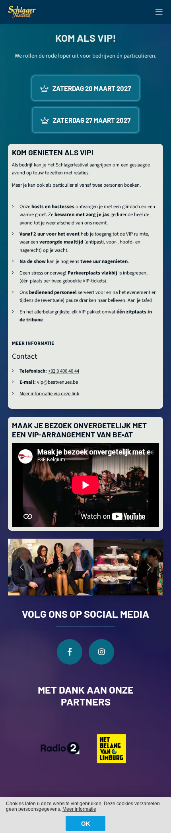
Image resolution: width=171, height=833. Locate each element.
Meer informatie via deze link (49, 393)
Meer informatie (79, 809)
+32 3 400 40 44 (63, 371)
